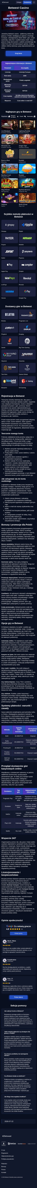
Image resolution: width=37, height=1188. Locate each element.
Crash (21, 116)
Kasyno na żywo (13, 116)
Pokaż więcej (18, 997)
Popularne (4, 116)
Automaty (30, 116)
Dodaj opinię (18, 933)
